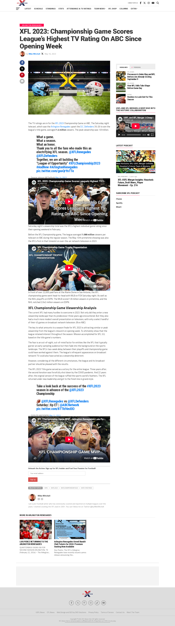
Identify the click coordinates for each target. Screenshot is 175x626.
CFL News (51, 612)
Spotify (119, 202)
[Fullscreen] (152, 135)
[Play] (119, 135)
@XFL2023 (76, 390)
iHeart (118, 206)
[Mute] (148, 135)
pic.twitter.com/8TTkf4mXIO (55, 409)
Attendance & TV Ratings (79, 8)
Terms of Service (107, 612)
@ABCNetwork (69, 405)
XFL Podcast (123, 176)
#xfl (46, 488)
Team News (99, 8)
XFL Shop (112, 8)
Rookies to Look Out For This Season (140, 98)
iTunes (119, 198)
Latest (28, 8)
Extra (134, 8)
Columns (124, 8)
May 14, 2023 (61, 177)
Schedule (38, 8)
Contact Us (120, 612)
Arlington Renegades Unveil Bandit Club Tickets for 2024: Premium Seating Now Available (70, 544)
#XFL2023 (94, 386)
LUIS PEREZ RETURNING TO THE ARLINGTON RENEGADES (34, 542)
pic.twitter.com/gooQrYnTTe (55, 171)
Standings (51, 8)
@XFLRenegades (80, 152)
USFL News (40, 612)
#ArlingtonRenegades (64, 167)
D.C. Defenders (87, 126)
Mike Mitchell (34, 53)
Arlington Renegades (60, 126)
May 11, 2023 (54, 415)
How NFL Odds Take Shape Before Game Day (138, 86)
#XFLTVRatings (86, 488)
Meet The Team (133, 612)
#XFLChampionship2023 (84, 163)
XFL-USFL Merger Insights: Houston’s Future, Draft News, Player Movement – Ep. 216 (135, 182)
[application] (135, 126)
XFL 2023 (59, 123)
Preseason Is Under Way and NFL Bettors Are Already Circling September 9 (141, 76)
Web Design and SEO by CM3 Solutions (71, 612)
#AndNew (42, 167)
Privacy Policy (93, 612)
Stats (61, 8)
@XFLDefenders (46, 156)
